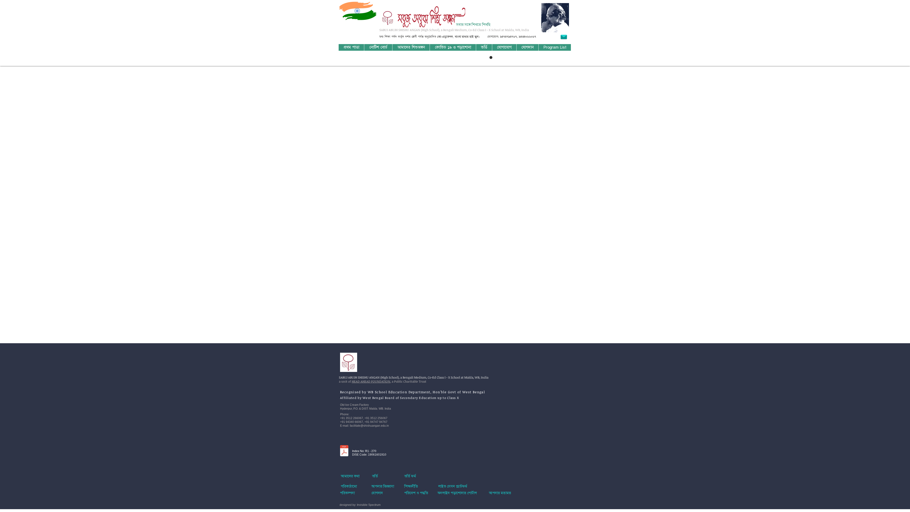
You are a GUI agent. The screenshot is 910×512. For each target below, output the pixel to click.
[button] (411, 47)
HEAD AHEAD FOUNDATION (371, 381)
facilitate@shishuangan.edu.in (369, 425)
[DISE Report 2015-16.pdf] (344, 451)
